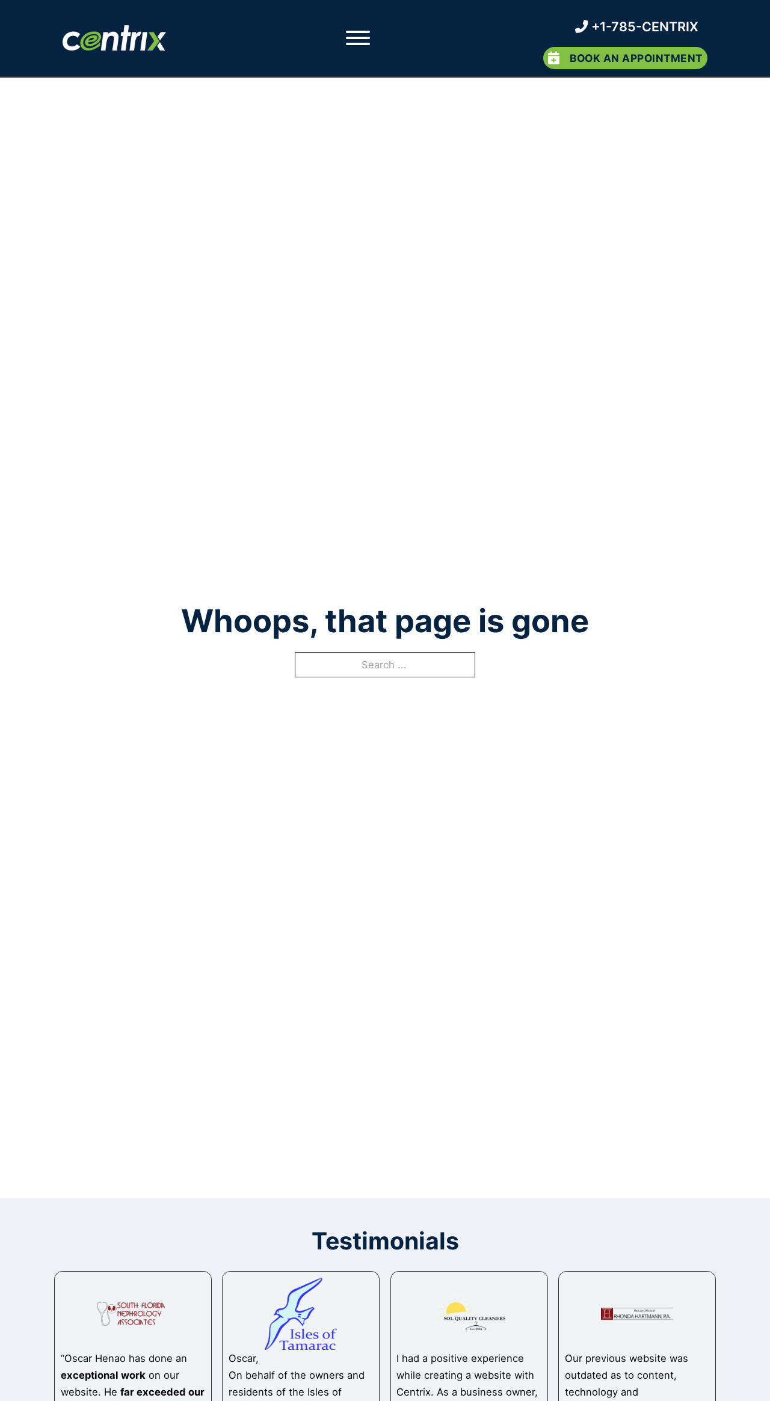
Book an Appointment (636, 58)
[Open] (357, 38)
